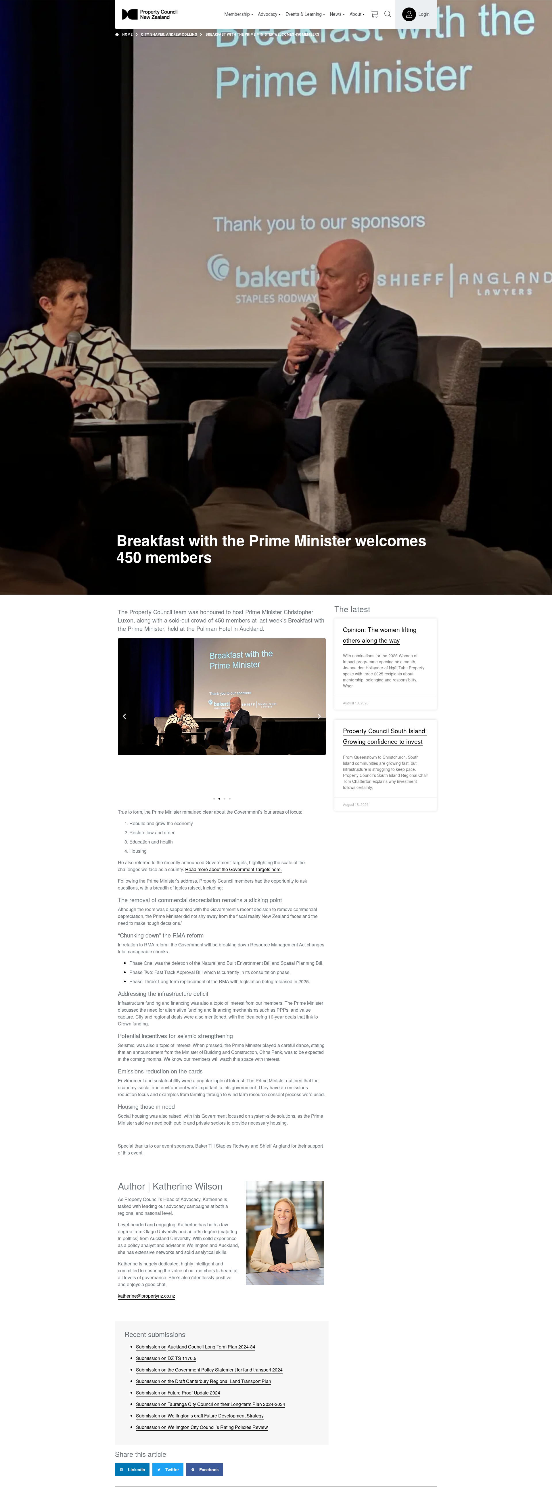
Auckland (177, 1346)
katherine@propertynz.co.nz (146, 1295)
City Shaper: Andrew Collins (169, 34)
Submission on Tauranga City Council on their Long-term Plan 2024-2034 (210, 1404)
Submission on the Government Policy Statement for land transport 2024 (209, 1369)
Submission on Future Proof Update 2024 (178, 1392)
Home (127, 34)
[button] (124, 716)
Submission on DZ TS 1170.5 (166, 1358)
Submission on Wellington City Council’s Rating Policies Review (202, 1427)
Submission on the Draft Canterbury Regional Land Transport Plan (203, 1381)
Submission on (151, 1346)
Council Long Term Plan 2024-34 (221, 1346)
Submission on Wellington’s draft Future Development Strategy (200, 1415)
